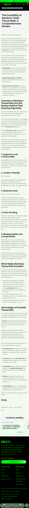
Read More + (20, 432)
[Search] (20, 4)
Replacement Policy (6, 498)
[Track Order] (17, 4)
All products (5, 476)
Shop (2, 473)
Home (3, 470)
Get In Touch (13, 462)
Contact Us (19, 476)
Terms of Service (5, 494)
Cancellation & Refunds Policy (9, 496)
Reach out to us (6, 479)
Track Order (19, 484)
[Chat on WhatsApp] (13, 4)
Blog (17, 470)
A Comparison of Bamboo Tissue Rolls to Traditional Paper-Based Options (11, 426)
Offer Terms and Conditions (21, 480)
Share (2, 410)
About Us (18, 473)
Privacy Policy (15, 494)
